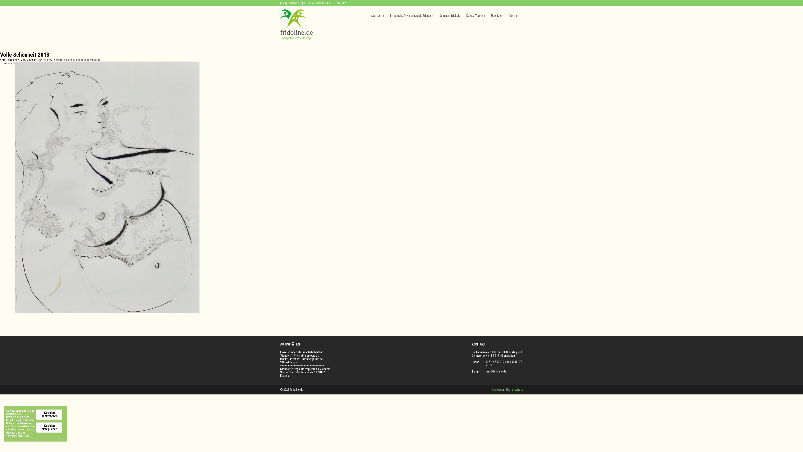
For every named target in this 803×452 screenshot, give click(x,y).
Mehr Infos (23, 435)
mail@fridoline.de (290, 3)
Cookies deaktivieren (49, 414)
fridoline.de (296, 32)
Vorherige (7, 63)
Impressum (498, 389)
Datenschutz (515, 389)
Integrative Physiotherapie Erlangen (411, 16)
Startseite (377, 16)
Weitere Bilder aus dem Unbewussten (78, 60)
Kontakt (514, 16)
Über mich (497, 16)
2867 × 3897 (45, 60)
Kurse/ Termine (475, 16)
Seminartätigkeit (449, 16)
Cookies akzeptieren (49, 427)
